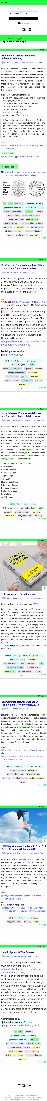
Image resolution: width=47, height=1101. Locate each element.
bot (31, 365)
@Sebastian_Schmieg (13, 41)
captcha (27, 369)
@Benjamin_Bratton (33, 204)
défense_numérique (30, 215)
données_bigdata (14, 774)
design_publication (16, 373)
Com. (41, 238)
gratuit (24, 376)
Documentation (33, 1099)
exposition (32, 373)
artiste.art (31, 660)
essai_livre (9, 671)
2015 (6, 315)
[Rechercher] (23, 18)
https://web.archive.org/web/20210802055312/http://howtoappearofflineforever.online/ (25, 173)
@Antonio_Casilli (12, 646)
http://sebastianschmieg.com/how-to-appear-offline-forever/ (24, 147)
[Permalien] (44, 588)
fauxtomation (24, 459)
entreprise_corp (15, 219)
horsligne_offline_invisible (30, 223)
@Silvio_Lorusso (33, 361)
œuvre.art (34, 235)
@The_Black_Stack (33, 207)
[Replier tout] (28, 29)
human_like (27, 450)
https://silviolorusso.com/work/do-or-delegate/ (23, 750)
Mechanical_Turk (27, 727)
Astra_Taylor (7, 459)
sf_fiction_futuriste (13, 231)
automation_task (19, 365)
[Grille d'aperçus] (22, 30)
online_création (8, 153)
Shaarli (8, 1095)
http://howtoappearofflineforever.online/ (21, 156)
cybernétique (12, 215)
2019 (5, 311)
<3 (9, 204)
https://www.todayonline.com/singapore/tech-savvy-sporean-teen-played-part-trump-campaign (24, 909)
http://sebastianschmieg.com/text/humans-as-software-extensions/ (23, 757)
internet (7, 227)
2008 (6, 69)
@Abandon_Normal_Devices (17, 1022)
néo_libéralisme (11, 380)
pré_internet (36, 227)
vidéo (36, 922)
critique (38, 211)
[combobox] (23, 13)
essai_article (31, 219)
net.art (35, 1047)
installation (35, 376)
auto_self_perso (10, 663)
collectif (38, 369)
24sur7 (18, 204)
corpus (28, 211)
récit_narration (31, 1051)
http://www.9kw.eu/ (13, 354)
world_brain (21, 235)
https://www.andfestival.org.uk (19, 1025)
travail (9, 235)
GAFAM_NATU (10, 223)
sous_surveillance (32, 231)
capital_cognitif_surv (12, 211)
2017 (31, 291)
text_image (26, 380)
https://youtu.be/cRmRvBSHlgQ (28, 301)
